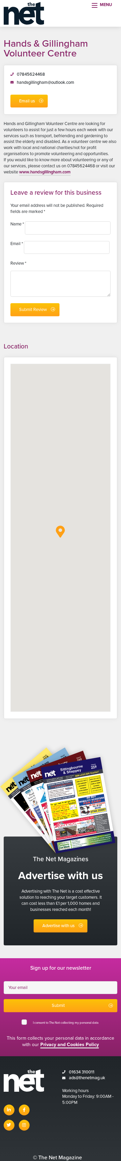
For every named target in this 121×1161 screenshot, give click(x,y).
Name (17, 224)
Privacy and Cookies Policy (69, 1044)
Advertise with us (58, 925)
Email (16, 243)
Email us (27, 101)
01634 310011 (81, 1072)
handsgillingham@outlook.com (45, 82)
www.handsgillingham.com (45, 172)
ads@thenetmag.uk (87, 1078)
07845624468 (31, 74)
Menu (106, 4)
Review (18, 263)
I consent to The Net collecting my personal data (66, 1023)
